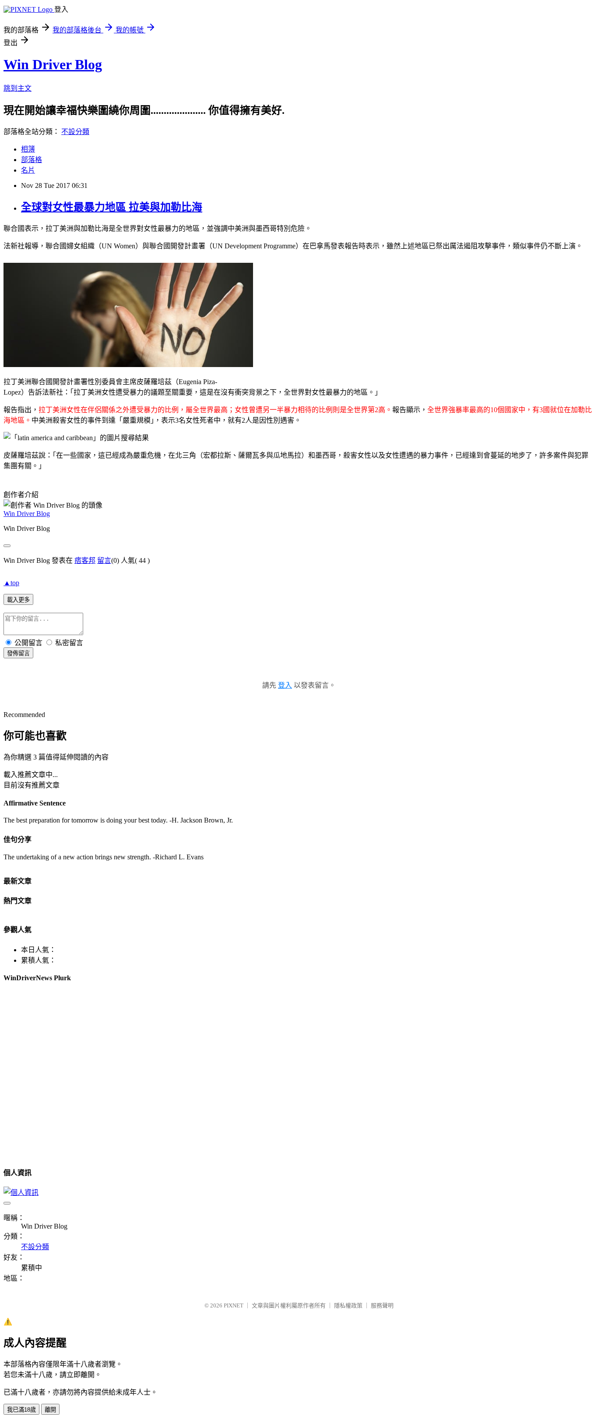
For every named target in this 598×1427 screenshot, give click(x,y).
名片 (28, 170)
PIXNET (233, 1305)
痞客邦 (84, 560)
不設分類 (75, 131)
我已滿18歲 (21, 1409)
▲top (11, 582)
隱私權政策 (348, 1305)
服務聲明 (382, 1305)
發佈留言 (18, 653)
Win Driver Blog (53, 64)
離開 (50, 1409)
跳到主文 (18, 88)
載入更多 (18, 600)
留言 (104, 560)
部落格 (31, 159)
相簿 (28, 149)
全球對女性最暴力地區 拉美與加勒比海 (111, 207)
